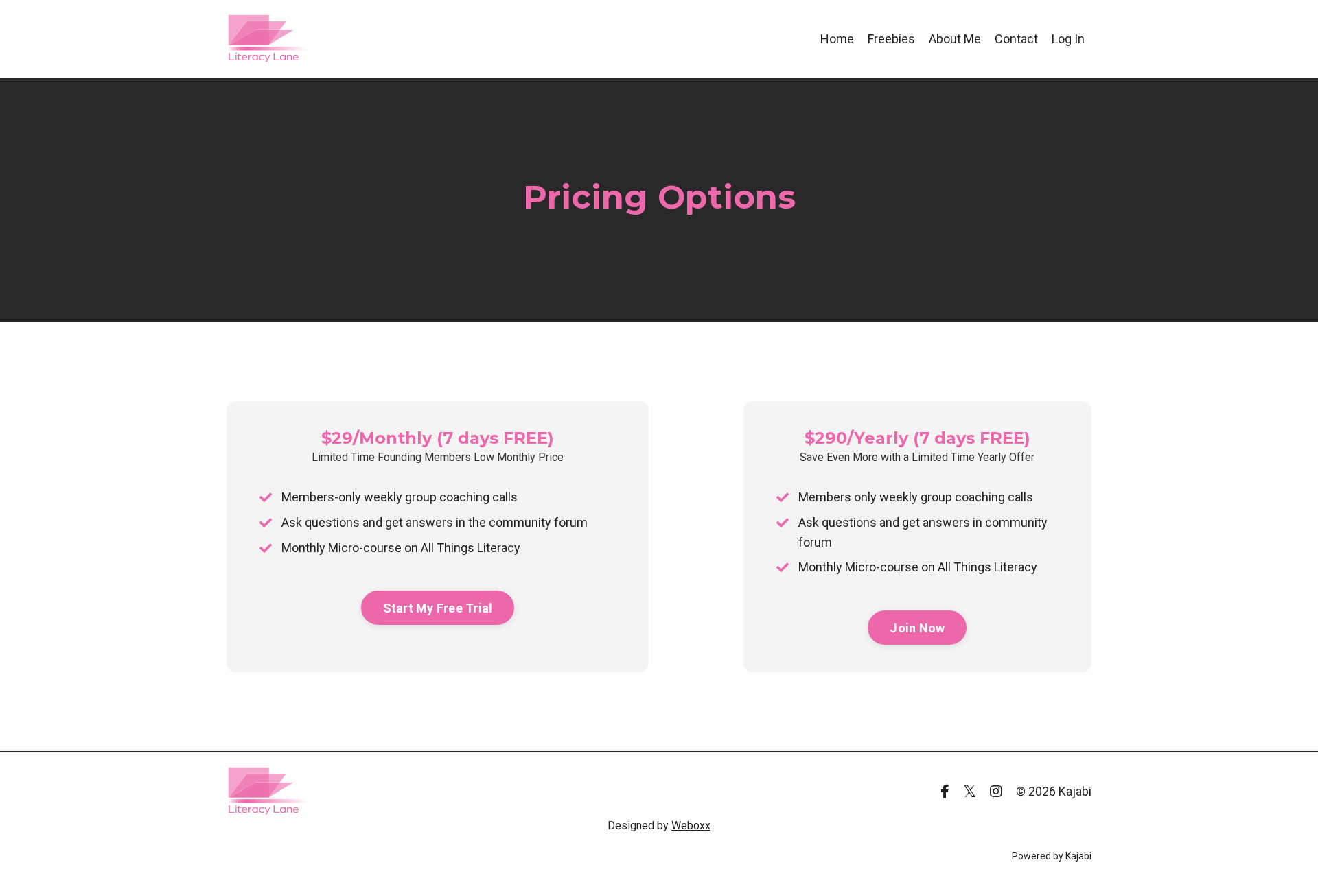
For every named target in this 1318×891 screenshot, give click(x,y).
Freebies (891, 39)
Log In (1068, 39)
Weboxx (690, 825)
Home (837, 39)
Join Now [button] (917, 628)
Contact (1016, 39)
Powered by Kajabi (1051, 856)
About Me (955, 39)
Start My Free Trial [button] (438, 608)
